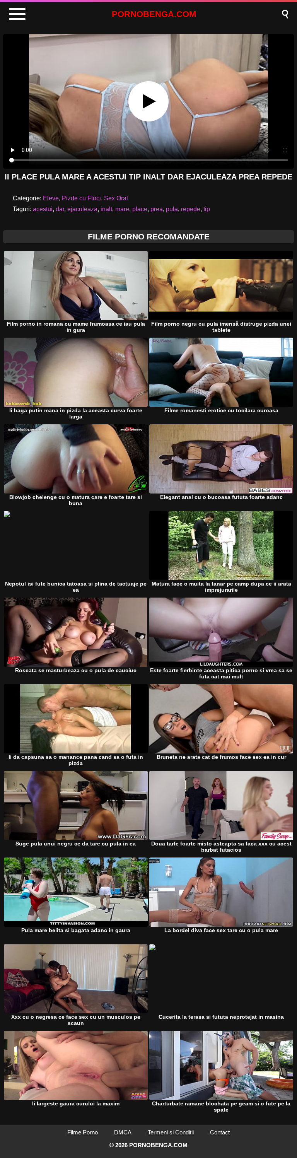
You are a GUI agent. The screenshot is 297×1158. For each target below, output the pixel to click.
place (139, 209)
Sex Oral (116, 198)
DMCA (122, 1132)
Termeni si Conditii (171, 1132)
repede (190, 209)
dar (60, 209)
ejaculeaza (82, 209)
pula (172, 209)
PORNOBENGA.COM (154, 14)
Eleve (51, 198)
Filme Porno (82, 1132)
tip (206, 209)
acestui (43, 209)
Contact (220, 1132)
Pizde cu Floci (81, 198)
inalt (106, 209)
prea (156, 209)
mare (122, 209)
